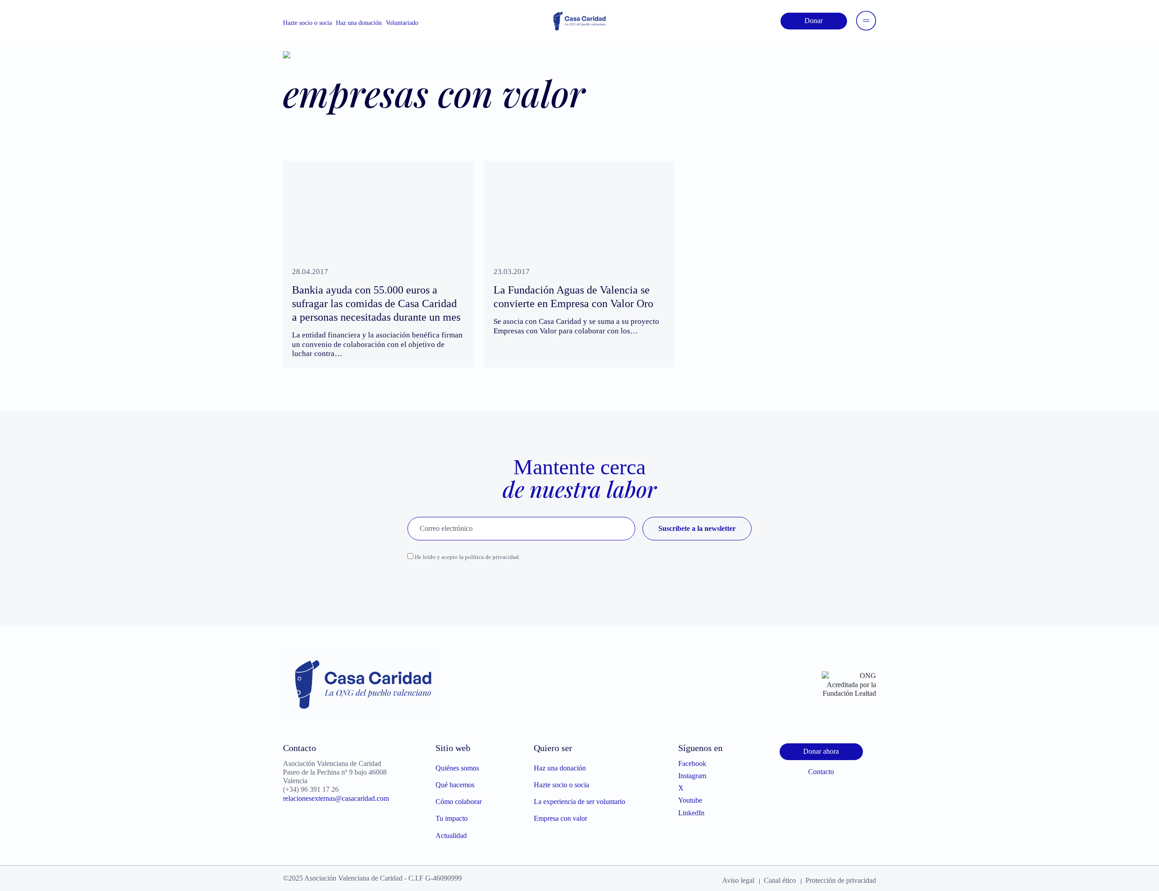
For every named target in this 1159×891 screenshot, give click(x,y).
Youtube (690, 800)
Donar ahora (821, 751)
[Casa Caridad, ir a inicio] (579, 20)
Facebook (692, 763)
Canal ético (780, 880)
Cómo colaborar (459, 801)
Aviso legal (738, 880)
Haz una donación (359, 22)
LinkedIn (691, 813)
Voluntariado (402, 22)
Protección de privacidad (840, 880)
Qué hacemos (455, 785)
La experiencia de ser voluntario (579, 801)
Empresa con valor (560, 818)
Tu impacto (452, 818)
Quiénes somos (457, 768)
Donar (814, 20)
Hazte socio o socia (307, 22)
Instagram (692, 776)
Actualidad (451, 835)
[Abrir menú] (866, 21)
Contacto (821, 771)
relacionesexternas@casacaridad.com (336, 798)
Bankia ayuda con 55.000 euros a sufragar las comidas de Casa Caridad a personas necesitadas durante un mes (376, 303)
